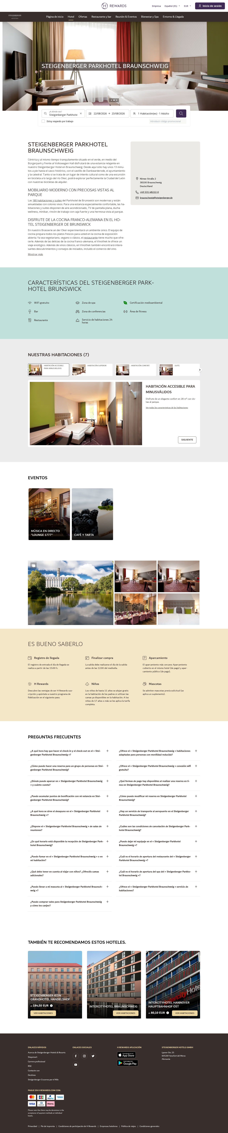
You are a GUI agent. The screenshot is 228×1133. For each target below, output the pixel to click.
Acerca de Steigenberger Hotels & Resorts (46, 1052)
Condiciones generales (149, 1126)
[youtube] (76, 1065)
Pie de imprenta (48, 1126)
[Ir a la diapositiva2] (114, 100)
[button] (70, 593)
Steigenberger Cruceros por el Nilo (43, 1080)
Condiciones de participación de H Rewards (77, 1126)
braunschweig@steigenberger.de (156, 198)
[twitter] (93, 1056)
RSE (30, 1066)
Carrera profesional (36, 1061)
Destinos (32, 1075)
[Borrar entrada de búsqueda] (80, 113)
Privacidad (32, 1126)
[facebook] (76, 1056)
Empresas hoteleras (109, 1126)
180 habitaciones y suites (47, 200)
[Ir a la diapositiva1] (111, 100)
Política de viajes (128, 1126)
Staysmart (32, 1057)
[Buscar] (181, 113)
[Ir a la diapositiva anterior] (5, 66)
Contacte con (34, 1070)
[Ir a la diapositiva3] (116, 100)
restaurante (91, 237)
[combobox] (63, 113)
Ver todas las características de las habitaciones (167, 407)
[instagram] (84, 1056)
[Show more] (33, 565)
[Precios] (51, 1005)
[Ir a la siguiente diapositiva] (200, 370)
